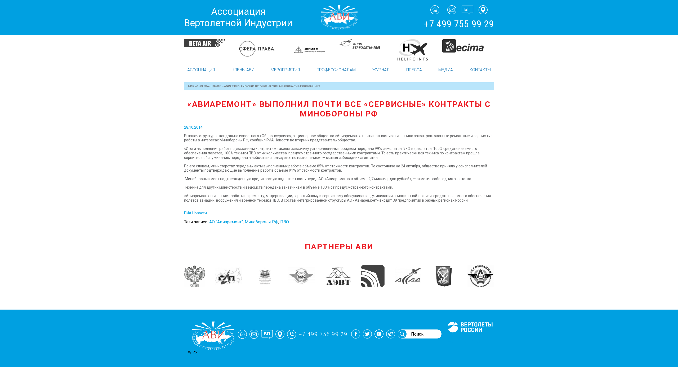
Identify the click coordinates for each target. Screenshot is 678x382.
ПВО (284, 221)
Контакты (480, 69)
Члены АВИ (242, 69)
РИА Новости (196, 213)
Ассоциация (201, 69)
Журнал (381, 69)
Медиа (445, 69)
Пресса (414, 69)
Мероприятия (285, 69)
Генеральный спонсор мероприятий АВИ (470, 339)
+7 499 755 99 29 (459, 24)
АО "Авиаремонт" (226, 221)
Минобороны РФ (261, 221)
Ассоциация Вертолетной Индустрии (238, 17)
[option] (210, 43)
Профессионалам (336, 69)
